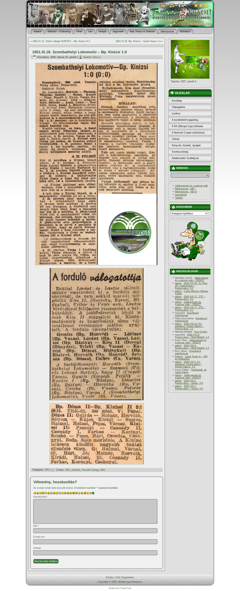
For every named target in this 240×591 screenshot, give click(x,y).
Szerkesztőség (180, 151)
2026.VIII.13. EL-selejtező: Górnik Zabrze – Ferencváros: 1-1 (189, 326)
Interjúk (102, 31)
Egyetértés (128, 577)
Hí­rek (79, 31)
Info (90, 31)
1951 (47, 469)
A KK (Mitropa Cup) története (187, 126)
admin (178, 283)
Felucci (179, 356)
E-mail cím (39, 537)
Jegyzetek (118, 31)
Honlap (37, 548)
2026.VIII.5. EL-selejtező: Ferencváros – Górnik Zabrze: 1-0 (188, 364)
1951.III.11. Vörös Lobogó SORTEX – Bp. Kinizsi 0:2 (61, 41)
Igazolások (181, 194)
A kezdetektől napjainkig (185, 119)
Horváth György (90, 469)
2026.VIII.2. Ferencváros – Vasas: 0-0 (189, 382)
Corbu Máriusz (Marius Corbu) (191, 292)
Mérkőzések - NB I (185, 188)
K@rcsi (96, 57)
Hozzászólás (40, 496)
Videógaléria (178, 107)
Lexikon (176, 113)
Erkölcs (110, 577)
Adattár (37, 31)
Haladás (76, 469)
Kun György (200, 331)
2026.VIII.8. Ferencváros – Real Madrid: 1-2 (192, 336)
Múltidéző (185, 31)
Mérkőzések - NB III (186, 191)
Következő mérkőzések (187, 314)
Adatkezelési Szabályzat (185, 158)
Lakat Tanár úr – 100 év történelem (191, 357)
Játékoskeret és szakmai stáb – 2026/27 (191, 279)
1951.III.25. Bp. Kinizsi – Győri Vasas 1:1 (138, 41)
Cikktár (175, 139)
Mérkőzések (167, 31)
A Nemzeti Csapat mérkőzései (188, 132)
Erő (118, 577)
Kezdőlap (177, 100)
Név (36, 526)
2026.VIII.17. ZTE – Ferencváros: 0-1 (190, 297)
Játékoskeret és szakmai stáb (191, 185)
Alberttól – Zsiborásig (58, 31)
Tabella (179, 197)
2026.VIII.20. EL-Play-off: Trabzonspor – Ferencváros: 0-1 (191, 286)
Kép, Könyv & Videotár (142, 31)
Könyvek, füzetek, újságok (186, 145)
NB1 (102, 469)
